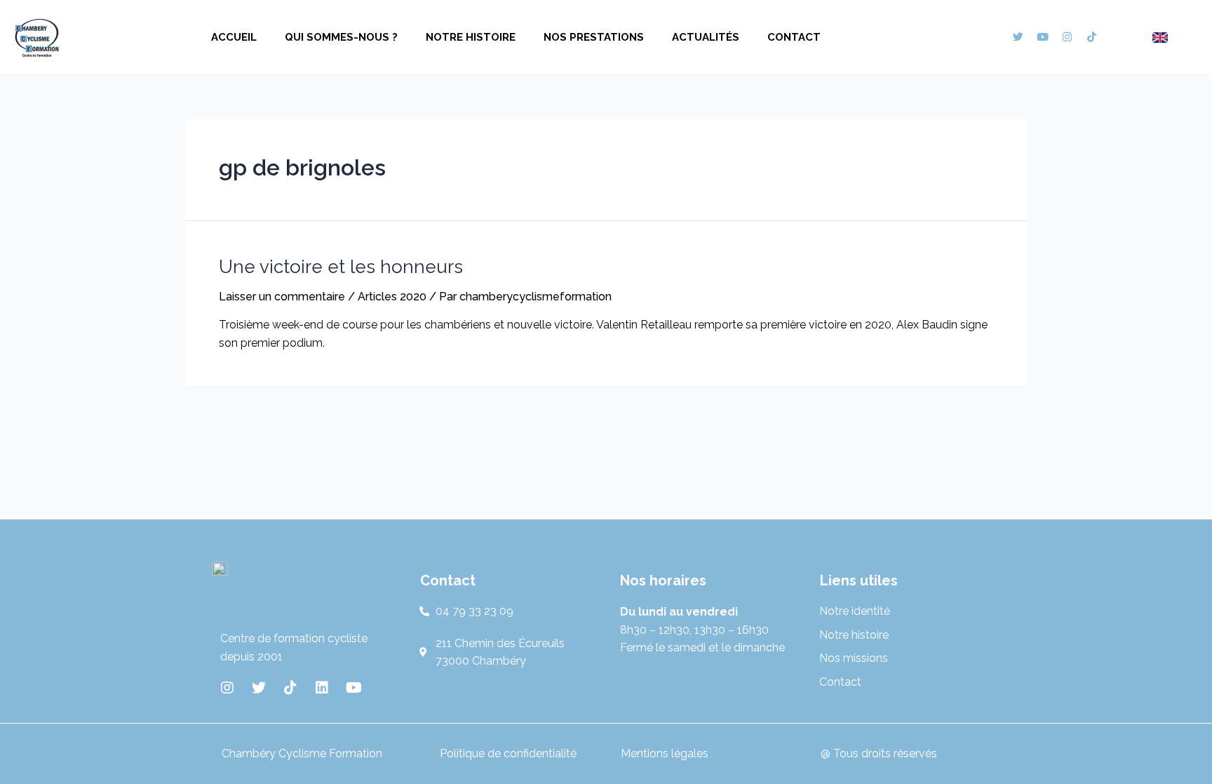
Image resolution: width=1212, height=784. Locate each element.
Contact (794, 37)
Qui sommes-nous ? (341, 37)
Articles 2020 (392, 296)
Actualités (705, 37)
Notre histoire (471, 37)
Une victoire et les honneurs (341, 266)
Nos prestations (594, 37)
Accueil (234, 37)
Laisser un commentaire (282, 296)
